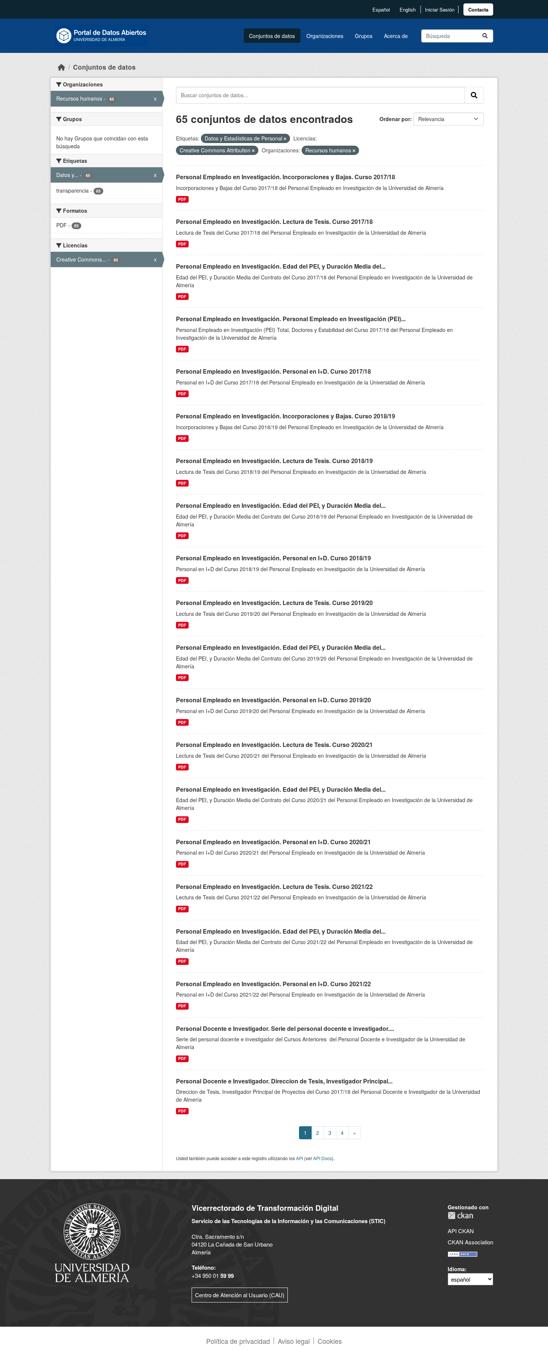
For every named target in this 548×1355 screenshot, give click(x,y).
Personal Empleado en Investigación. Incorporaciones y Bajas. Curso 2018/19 (285, 416)
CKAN (460, 1215)
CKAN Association (470, 1242)
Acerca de (396, 35)
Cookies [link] (330, 1341)
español (381, 9)
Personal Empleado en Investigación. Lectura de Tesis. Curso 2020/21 (274, 744)
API (299, 1158)
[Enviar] (485, 35)
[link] (478, 9)
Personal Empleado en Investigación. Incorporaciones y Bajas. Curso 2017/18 (285, 176)
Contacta (478, 9)
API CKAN (461, 1231)
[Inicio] (61, 67)
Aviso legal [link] (294, 1341)
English (408, 9)
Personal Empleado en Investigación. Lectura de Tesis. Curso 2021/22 (274, 886)
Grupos (363, 35)
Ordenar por (394, 119)
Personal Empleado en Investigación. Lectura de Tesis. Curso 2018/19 (274, 460)
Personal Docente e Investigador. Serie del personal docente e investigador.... (285, 1028)
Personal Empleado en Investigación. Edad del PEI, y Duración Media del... (280, 266)
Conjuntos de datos (272, 35)
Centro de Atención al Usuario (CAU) (239, 1295)
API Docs (322, 1158)
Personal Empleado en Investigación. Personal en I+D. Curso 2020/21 (273, 842)
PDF (182, 199)
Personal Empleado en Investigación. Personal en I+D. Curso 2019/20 (273, 700)
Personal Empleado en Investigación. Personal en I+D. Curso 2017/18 (273, 371)
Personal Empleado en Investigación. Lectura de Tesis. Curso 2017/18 (274, 221)
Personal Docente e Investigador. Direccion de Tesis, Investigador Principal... (284, 1081)
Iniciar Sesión (439, 9)
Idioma (456, 1269)
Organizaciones (324, 35)
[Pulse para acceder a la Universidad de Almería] (92, 1242)
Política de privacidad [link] (238, 1341)
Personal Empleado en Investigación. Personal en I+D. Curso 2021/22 (273, 983)
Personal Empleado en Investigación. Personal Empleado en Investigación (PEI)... (291, 318)
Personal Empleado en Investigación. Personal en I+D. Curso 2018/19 (273, 558)
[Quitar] (285, 139)
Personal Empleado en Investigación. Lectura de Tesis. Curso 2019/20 (274, 602)
